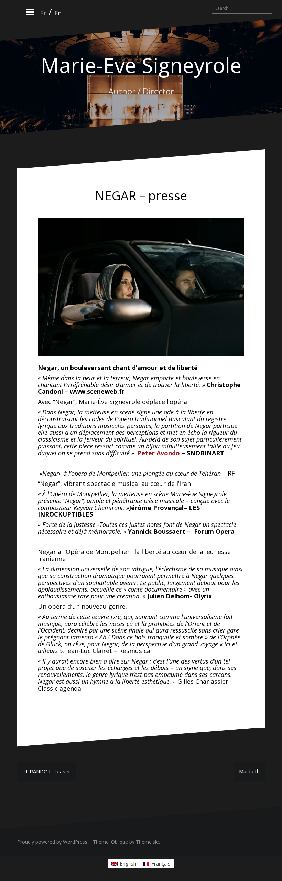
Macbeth (249, 771)
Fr (43, 13)
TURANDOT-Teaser (46, 771)
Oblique (119, 842)
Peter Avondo (158, 453)
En (58, 13)
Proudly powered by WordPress (52, 842)
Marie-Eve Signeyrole (141, 65)
